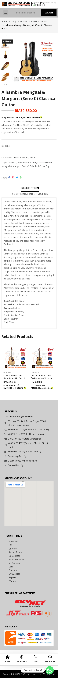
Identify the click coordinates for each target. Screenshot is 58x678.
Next (5, 84)
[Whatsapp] (50, 670)
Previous (5, 35)
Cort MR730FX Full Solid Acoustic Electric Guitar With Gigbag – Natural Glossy (14, 379)
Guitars (33, 157)
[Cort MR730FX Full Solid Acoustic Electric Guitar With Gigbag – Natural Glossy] (15, 358)
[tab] (30, 188)
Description (30, 188)
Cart (36, 661)
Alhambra (12, 162)
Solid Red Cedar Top (40, 166)
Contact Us (50, 661)
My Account (22, 661)
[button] (5, 12)
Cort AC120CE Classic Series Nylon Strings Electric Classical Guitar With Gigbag (41, 379)
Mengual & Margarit (11, 166)
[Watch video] (16, 78)
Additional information (30, 194)
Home (7, 661)
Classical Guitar (44, 162)
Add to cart (26, 387)
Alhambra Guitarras (27, 162)
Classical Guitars (21, 157)
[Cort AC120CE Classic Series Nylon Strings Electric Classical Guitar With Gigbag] (43, 358)
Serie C (25, 166)
